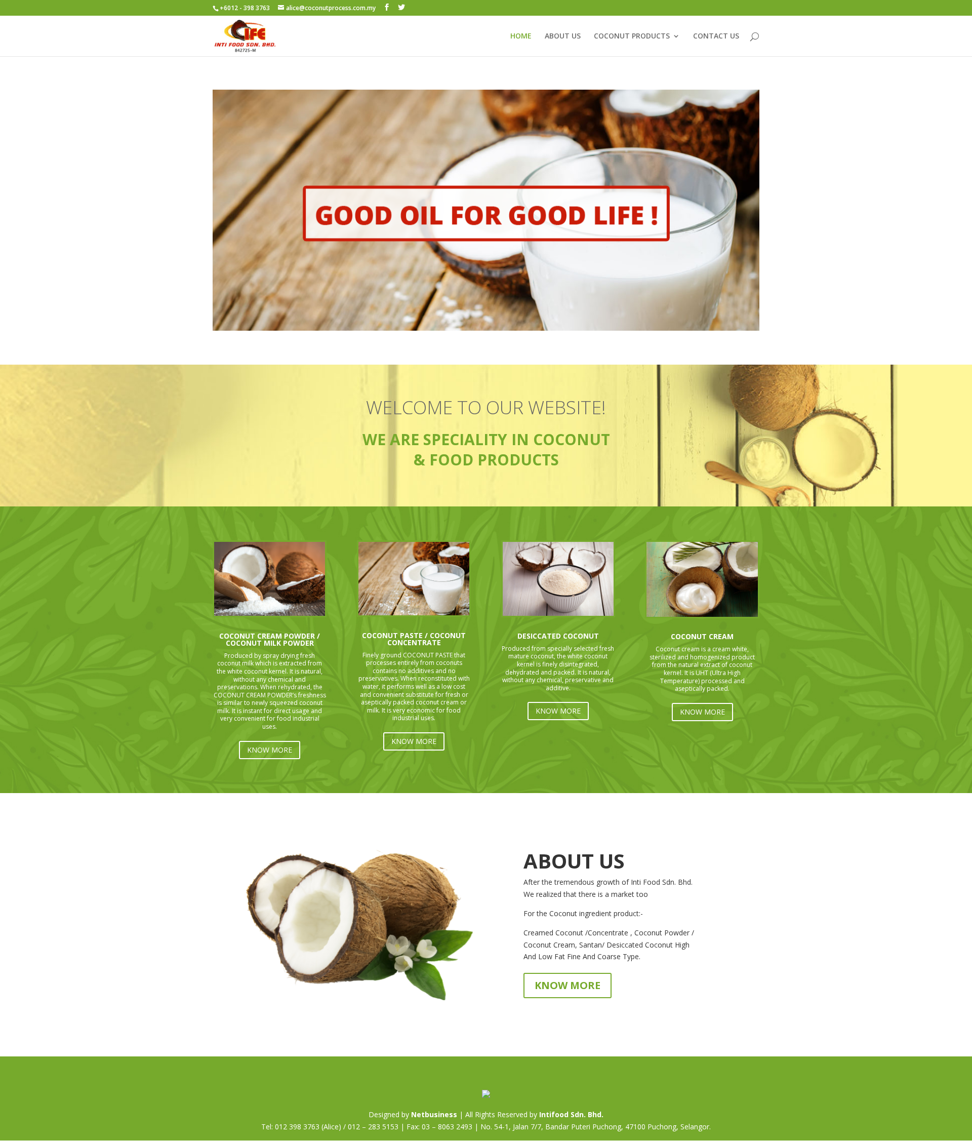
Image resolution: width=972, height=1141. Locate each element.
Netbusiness (434, 1114)
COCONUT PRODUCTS (632, 36)
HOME (521, 36)
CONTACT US (716, 36)
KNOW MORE (269, 750)
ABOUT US (563, 36)
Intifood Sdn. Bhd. (571, 1114)
